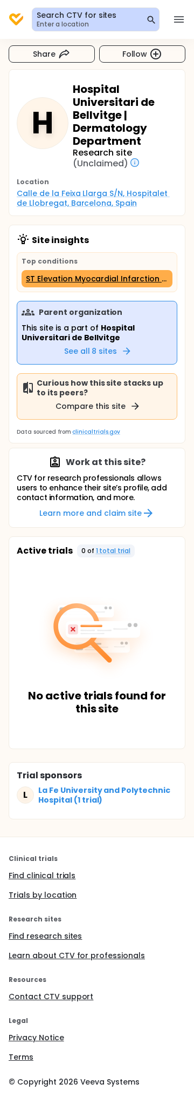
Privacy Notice (36, 1037)
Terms (21, 1057)
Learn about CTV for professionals (77, 955)
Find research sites (45, 936)
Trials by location (43, 895)
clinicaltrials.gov (96, 432)
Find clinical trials (42, 875)
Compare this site (91, 406)
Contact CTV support (51, 996)
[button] (106, 550)
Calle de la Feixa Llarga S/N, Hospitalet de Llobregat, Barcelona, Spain (93, 198)
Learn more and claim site (90, 513)
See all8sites (90, 351)
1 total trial (113, 550)
